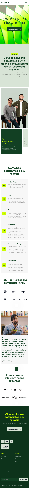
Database (17, 464)
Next (16, 305)
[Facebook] (7, 441)
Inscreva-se (23, 479)
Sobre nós (3, 456)
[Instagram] (11, 441)
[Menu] (26, 2)
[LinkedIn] (3, 441)
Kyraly (2, 453)
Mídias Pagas (18, 456)
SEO (16, 461)
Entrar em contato (13, 29)
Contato (3, 458)
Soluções (17, 453)
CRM (16, 458)
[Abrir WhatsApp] (25, 484)
